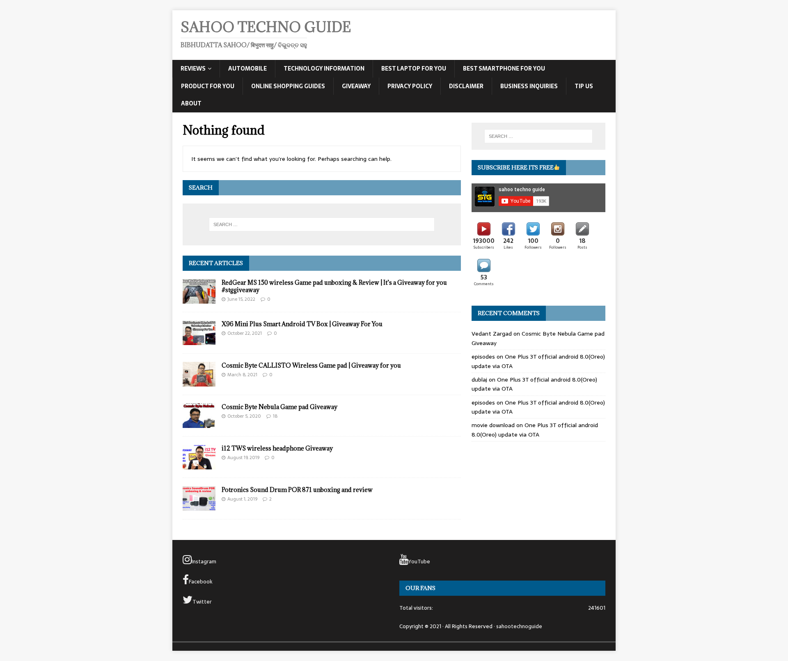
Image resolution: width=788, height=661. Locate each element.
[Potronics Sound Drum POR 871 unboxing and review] (199, 506)
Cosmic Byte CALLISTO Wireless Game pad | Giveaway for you (311, 365)
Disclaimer (466, 86)
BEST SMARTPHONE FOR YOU (504, 68)
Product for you (207, 86)
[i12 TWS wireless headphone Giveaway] (199, 464)
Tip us (584, 86)
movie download (493, 425)
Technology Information (324, 68)
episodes (483, 356)
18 (275, 416)
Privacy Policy (409, 86)
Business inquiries (529, 86)
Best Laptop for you (413, 68)
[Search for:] (322, 224)
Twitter (202, 601)
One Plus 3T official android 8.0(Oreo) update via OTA (535, 430)
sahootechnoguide (519, 626)
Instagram (204, 561)
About (191, 103)
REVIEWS (193, 68)
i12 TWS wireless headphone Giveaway (277, 448)
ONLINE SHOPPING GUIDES (288, 86)
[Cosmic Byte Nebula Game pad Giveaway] (199, 423)
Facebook (201, 581)
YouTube (419, 561)
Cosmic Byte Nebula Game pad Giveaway (279, 407)
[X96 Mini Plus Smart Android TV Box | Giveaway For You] (199, 340)
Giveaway (356, 86)
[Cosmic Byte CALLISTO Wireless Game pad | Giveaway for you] (199, 382)
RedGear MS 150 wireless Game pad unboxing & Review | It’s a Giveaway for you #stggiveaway (334, 286)
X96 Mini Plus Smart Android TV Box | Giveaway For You (302, 324)
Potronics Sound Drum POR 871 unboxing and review (297, 490)
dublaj (479, 379)
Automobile (247, 68)
